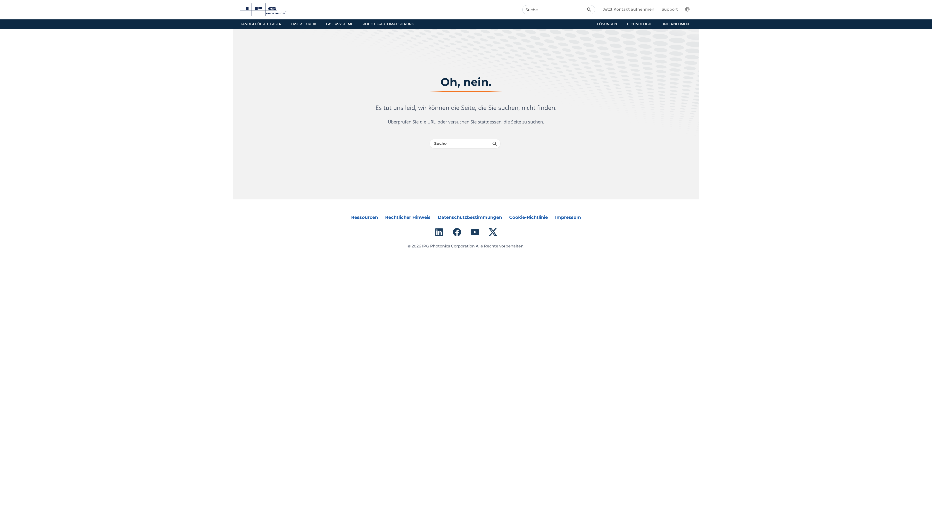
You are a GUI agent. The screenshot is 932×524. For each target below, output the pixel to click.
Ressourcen (364, 217)
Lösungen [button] (607, 24)
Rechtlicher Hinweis (408, 217)
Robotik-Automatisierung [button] (388, 24)
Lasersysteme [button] (339, 24)
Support (670, 9)
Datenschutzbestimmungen (470, 217)
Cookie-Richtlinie (528, 217)
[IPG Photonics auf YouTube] (475, 232)
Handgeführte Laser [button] (260, 24)
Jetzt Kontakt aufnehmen (628, 9)
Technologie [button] (639, 24)
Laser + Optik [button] (303, 24)
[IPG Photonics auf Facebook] (457, 232)
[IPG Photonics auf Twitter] (493, 232)
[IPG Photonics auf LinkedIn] (439, 232)
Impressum (568, 217)
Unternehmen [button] (675, 24)
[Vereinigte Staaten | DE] (690, 9)
